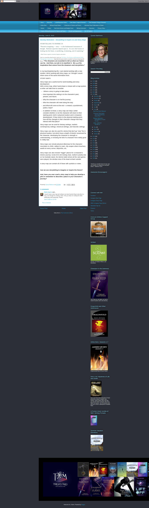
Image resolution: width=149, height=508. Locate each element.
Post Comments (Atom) (67, 212)
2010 (93, 156)
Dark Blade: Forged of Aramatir (78, 22)
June (95, 109)
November (96, 98)
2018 (93, 138)
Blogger (83, 504)
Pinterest (93, 208)
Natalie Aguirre (48, 192)
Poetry (49, 28)
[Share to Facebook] (72, 185)
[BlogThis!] (69, 185)
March (95, 129)
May (95, 127)
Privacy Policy (101, 28)
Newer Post (43, 208)
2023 (93, 87)
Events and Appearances (75, 31)
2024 (93, 85)
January (96, 133)
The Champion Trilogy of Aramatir (97, 22)
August (96, 105)
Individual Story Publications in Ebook (94, 25)
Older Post (83, 208)
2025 (93, 83)
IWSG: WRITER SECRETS (97, 123)
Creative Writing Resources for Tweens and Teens (53, 31)
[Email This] (67, 185)
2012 (93, 151)
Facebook (93, 195)
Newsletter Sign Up (95, 205)
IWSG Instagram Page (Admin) (98, 203)
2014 (93, 147)
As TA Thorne (88, 31)
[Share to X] (71, 185)
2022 (93, 90)
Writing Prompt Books (55, 25)
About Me (49, 22)
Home (42, 22)
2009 (93, 158)
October (96, 100)
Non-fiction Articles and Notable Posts (63, 28)
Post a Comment (46, 202)
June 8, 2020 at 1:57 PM (50, 199)
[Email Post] (64, 184)
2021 (93, 92)
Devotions (91, 28)
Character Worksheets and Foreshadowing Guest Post (99, 115)
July (95, 107)
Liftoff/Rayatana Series (61, 22)
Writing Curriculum (81, 28)
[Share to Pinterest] (74, 185)
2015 (93, 145)
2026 (93, 81)
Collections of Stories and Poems (72, 25)
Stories (42, 28)
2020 (93, 94)
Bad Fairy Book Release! (99, 111)
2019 (93, 136)
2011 (93, 153)
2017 (93, 140)
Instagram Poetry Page (96, 200)
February (96, 131)
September (97, 102)
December (96, 96)
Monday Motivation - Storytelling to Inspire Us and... (99, 120)
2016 (93, 143)
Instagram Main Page (96, 198)
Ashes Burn (43, 25)
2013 (93, 149)
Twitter (92, 211)
